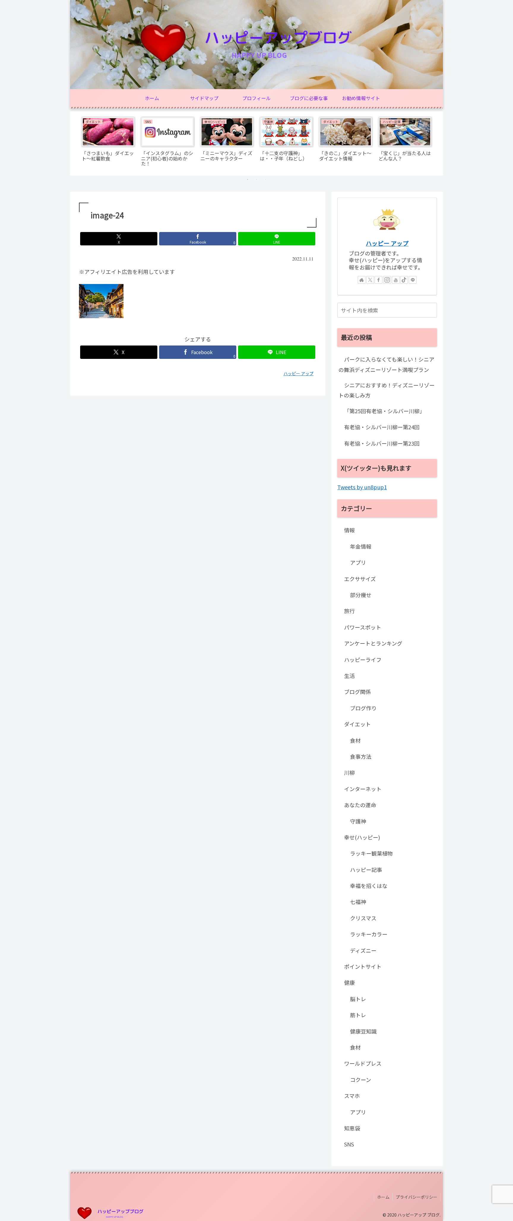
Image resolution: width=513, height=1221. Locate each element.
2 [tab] (256, 179)
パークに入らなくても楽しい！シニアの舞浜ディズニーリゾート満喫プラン (386, 364)
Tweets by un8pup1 (362, 487)
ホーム (383, 1197)
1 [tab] (248, 179)
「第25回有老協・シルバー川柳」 (384, 411)
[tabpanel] (108, 142)
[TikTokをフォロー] (404, 280)
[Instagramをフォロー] (387, 280)
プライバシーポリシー (416, 1197)
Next (438, 143)
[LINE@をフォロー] (413, 280)
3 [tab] (265, 179)
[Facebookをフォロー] (378, 280)
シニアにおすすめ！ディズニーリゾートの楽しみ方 (386, 390)
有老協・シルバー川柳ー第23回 (381, 443)
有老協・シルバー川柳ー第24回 (381, 427)
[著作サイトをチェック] (361, 280)
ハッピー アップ (387, 243)
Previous (74, 143)
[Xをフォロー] (370, 280)
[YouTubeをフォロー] (396, 280)
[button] (431, 310)
